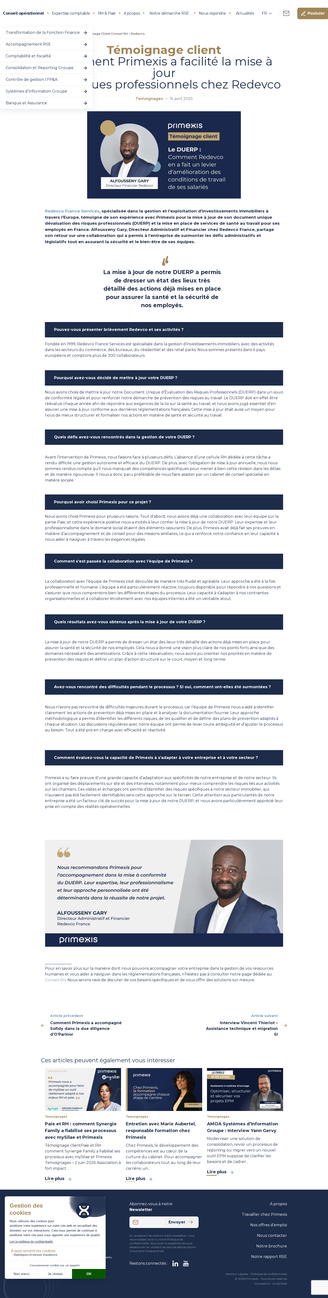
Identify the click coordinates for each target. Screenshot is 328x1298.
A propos (132, 13)
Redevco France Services (72, 211)
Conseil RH (55, 980)
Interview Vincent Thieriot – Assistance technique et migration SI (242, 1029)
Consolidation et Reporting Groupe (39, 67)
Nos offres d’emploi (268, 1225)
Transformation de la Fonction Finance (43, 32)
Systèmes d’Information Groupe (36, 91)
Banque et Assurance (26, 103)
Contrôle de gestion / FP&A (31, 79)
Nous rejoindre (212, 13)
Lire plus (54, 1178)
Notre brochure (271, 1246)
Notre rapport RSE (269, 1256)
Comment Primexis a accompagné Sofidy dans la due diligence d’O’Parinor (86, 1029)
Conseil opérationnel (23, 13)
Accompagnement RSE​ (28, 44)
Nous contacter (272, 1235)
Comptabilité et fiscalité (28, 56)
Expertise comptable (71, 13)
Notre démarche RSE (169, 13)
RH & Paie (107, 13)
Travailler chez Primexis (264, 1214)
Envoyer (177, 1222)
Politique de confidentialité (269, 1274)
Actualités (245, 13)
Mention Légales (237, 1274)
